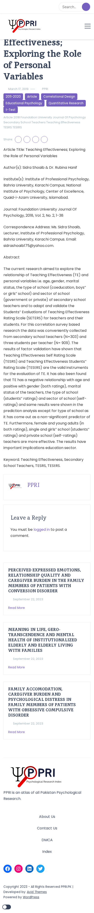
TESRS (7, 127)
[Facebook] (7, 869)
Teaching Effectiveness (63, 122)
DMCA (47, 840)
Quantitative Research (66, 103)
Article (32, 96)
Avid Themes (37, 892)
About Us (47, 816)
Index (47, 851)
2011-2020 (13, 96)
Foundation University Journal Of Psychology (53, 117)
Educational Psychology (24, 103)
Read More (17, 608)
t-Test (11, 110)
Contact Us (47, 828)
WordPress (31, 897)
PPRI (45, 89)
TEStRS (17, 127)
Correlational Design (59, 96)
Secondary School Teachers (24, 122)
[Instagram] (18, 869)
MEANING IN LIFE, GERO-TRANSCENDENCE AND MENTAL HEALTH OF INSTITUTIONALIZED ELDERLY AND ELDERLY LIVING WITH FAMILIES (42, 640)
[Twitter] (40, 869)
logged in (42, 529)
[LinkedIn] (29, 869)
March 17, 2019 (18, 89)
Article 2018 (11, 117)
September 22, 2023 (28, 599)
